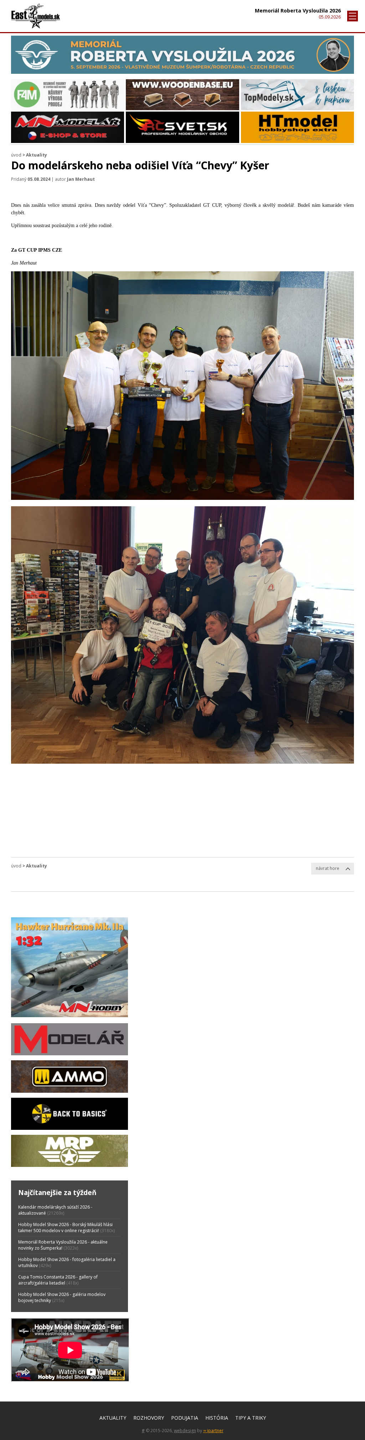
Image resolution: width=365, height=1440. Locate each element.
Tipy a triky (250, 1417)
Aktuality (112, 1417)
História (216, 1417)
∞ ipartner (213, 1431)
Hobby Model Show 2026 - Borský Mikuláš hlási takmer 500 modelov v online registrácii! (65, 1227)
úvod (16, 155)
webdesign (185, 1431)
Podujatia (184, 1417)
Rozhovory (148, 1417)
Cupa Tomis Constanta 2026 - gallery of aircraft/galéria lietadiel (58, 1280)
